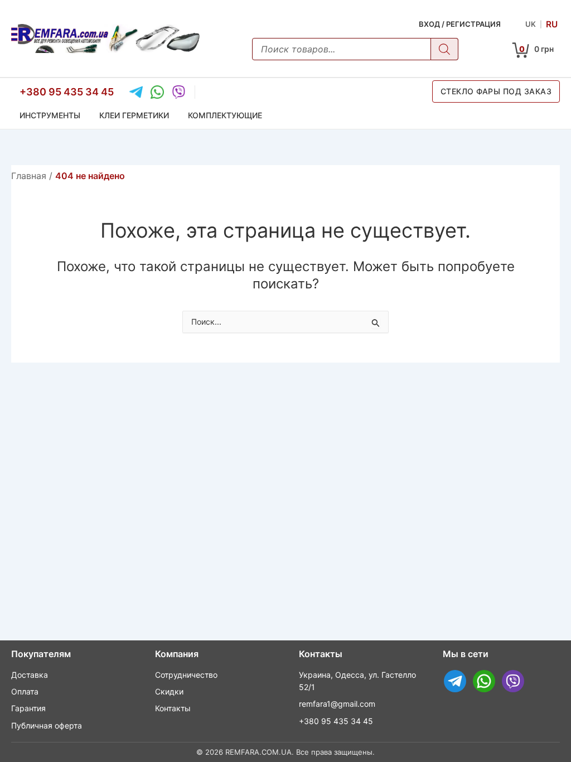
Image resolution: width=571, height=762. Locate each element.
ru (552, 23)
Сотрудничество (186, 674)
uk (530, 24)
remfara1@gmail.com (337, 703)
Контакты (173, 708)
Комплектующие (225, 115)
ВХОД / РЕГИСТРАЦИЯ (460, 24)
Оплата (24, 691)
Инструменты (50, 115)
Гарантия (28, 708)
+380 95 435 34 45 (67, 92)
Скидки (169, 691)
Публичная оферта (46, 725)
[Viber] (178, 92)
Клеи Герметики (134, 115)
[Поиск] (444, 49)
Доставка (29, 674)
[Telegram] (136, 92)
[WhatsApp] (157, 92)
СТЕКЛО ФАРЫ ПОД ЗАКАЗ (496, 91)
